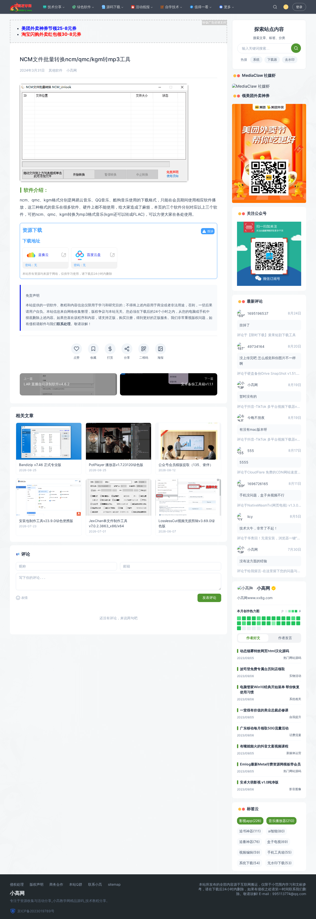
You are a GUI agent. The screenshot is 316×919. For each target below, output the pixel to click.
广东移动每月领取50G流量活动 (264, 728)
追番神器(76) (249, 842)
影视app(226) (250, 821)
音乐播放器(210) (281, 821)
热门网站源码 (292, 658)
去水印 (290, 59)
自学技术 (172, 7)
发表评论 (209, 598)
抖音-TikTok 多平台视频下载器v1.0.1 (275, 406)
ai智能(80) (276, 831)
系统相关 (295, 699)
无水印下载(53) (279, 863)
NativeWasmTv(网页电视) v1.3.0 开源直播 (280, 505)
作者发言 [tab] (285, 638)
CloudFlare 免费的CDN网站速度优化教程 (279, 472)
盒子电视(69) (277, 842)
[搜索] (275, 6)
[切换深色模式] (285, 6)
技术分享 (54, 7)
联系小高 (95, 884)
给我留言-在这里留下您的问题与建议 (275, 571)
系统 (256, 59)
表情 (24, 598)
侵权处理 (17, 884)
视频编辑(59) (249, 852)
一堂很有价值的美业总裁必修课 (264, 710)
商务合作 (56, 884)
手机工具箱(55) (279, 852)
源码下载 (113, 7)
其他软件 (55, 70)
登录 (299, 7)
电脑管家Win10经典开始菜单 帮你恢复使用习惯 (269, 689)
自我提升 (295, 717)
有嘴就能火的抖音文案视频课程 (264, 746)
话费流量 (295, 735)
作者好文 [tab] (253, 638)
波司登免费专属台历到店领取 (262, 669)
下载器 (272, 59)
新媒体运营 (293, 753)
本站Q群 (75, 884)
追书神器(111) (250, 831)
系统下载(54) (249, 863)
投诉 (210, 231)
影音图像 (295, 789)
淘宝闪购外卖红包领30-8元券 (51, 34)
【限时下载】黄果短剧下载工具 (271, 335)
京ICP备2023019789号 (35, 911)
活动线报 (143, 7)
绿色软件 (84, 7)
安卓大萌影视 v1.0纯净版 (259, 782)
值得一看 (201, 7)
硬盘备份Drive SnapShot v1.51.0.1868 (277, 373)
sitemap (114, 884)
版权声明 (36, 884)
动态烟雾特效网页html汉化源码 (264, 651)
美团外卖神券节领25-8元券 (49, 28)
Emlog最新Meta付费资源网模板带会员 (270, 764)
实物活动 (295, 676)
